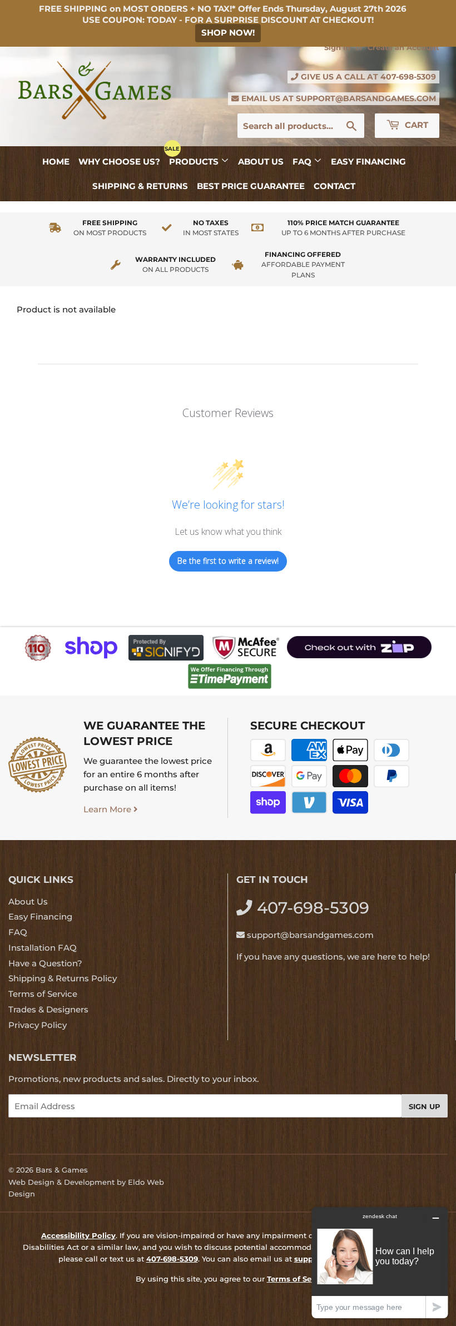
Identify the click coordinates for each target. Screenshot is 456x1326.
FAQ (303, 161)
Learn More (108, 809)
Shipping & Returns (140, 186)
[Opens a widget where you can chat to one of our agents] (380, 1262)
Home (56, 161)
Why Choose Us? (119, 161)
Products (195, 161)
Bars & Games (62, 1169)
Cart (415, 125)
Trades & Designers (48, 1009)
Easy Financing (368, 161)
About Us (261, 161)
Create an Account (403, 47)
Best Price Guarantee (251, 186)
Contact (334, 186)
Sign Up (424, 1106)
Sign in (337, 47)
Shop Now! (228, 32)
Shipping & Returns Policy (62, 978)
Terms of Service (42, 994)
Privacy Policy (37, 1025)
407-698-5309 (408, 76)
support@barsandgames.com (366, 98)
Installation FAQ (42, 947)
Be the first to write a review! (228, 560)
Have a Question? (45, 963)
